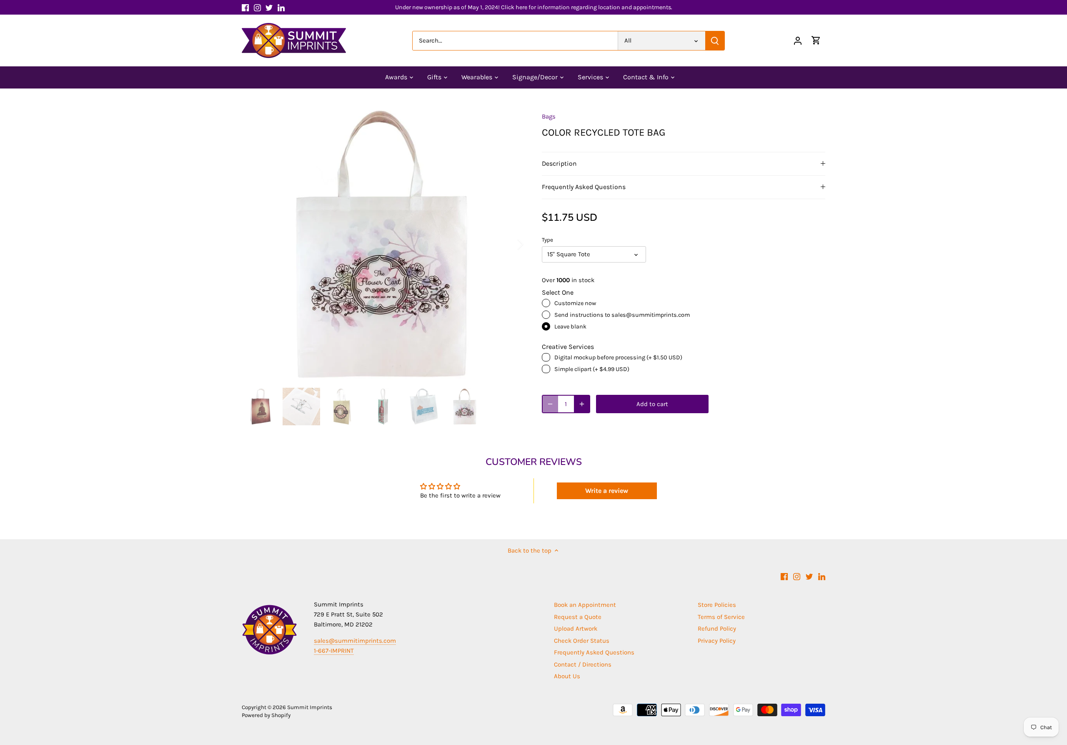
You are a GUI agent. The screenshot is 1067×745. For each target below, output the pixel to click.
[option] (382, 244)
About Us (567, 676)
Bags (549, 116)
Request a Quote (577, 617)
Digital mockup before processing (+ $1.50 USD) (618, 357)
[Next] (509, 244)
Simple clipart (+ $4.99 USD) (591, 369)
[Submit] (714, 40)
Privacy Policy (717, 640)
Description (559, 163)
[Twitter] (269, 7)
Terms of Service (721, 617)
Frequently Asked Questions (584, 187)
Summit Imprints (309, 707)
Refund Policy (717, 628)
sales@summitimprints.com (355, 640)
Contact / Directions (582, 664)
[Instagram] (257, 7)
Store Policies (717, 605)
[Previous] (254, 244)
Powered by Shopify (266, 715)
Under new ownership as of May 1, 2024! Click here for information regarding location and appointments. (533, 7)
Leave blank (570, 326)
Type (547, 240)
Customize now (575, 303)
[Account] (798, 40)
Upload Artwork (575, 628)
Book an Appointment (585, 605)
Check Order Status (581, 640)
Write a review (606, 491)
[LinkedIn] (281, 7)
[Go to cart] (816, 40)
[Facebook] (245, 7)
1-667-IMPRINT (334, 650)
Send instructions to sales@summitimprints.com (622, 314)
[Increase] (582, 404)
